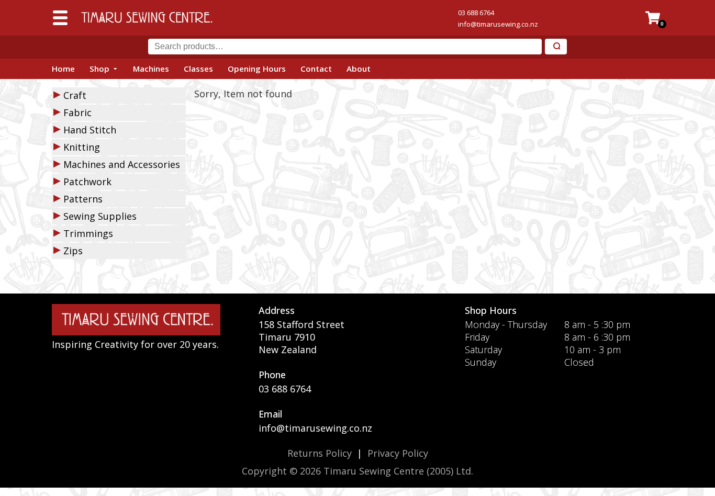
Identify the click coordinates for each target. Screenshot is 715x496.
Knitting (81, 147)
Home (63, 68)
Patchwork (87, 181)
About (359, 68)
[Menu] (60, 17)
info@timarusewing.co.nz (498, 24)
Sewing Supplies (100, 216)
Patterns (83, 199)
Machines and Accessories (121, 164)
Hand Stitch (89, 129)
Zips (73, 250)
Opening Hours (257, 68)
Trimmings (88, 233)
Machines (151, 68)
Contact (316, 68)
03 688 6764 (476, 12)
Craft (74, 95)
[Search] (556, 47)
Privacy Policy (397, 453)
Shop (99, 68)
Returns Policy (319, 453)
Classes (198, 68)
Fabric (77, 112)
